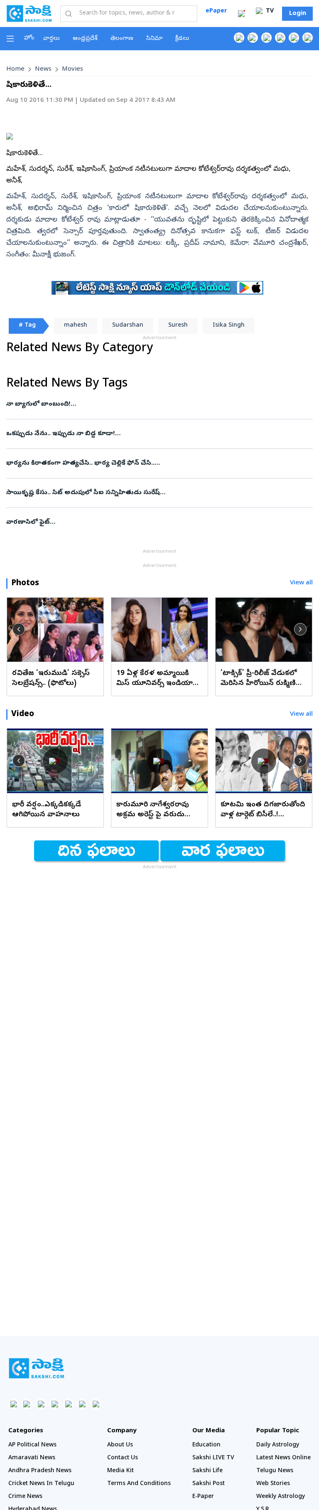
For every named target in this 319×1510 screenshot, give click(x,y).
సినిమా (154, 39)
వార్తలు (51, 39)
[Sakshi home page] (36, 1368)
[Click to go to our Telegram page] (82, 1404)
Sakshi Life (207, 1471)
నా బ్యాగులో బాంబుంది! (158, 404)
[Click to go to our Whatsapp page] (253, 37)
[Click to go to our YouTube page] (294, 37)
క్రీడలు (182, 39)
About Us (120, 1445)
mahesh (75, 326)
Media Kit (120, 1471)
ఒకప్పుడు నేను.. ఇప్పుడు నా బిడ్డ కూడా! (158, 434)
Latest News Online (283, 1458)
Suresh (178, 326)
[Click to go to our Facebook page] (239, 37)
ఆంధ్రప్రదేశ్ (85, 39)
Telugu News (274, 1471)
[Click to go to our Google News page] (307, 37)
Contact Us (122, 1458)
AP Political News (32, 1445)
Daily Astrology (277, 1445)
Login (297, 14)
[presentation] (18, 629)
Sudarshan (127, 326)
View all (301, 583)
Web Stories (273, 1484)
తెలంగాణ (121, 39)
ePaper (216, 11)
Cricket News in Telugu (41, 1484)
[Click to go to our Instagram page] (280, 37)
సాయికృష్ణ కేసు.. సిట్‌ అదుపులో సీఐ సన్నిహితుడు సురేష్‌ (154, 493)
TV (269, 11)
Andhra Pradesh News (39, 1471)
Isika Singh (229, 326)
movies (72, 69)
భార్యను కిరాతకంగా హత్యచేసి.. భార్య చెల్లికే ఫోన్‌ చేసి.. (159, 463)
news (43, 69)
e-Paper (203, 1497)
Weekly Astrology (280, 1497)
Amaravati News (31, 1458)
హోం (29, 38)
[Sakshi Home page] (29, 13)
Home (15, 69)
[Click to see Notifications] (241, 13)
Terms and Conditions (139, 1484)
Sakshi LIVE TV (213, 1458)
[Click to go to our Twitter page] (266, 37)
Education (206, 1445)
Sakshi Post (208, 1484)
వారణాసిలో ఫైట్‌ (152, 522)
